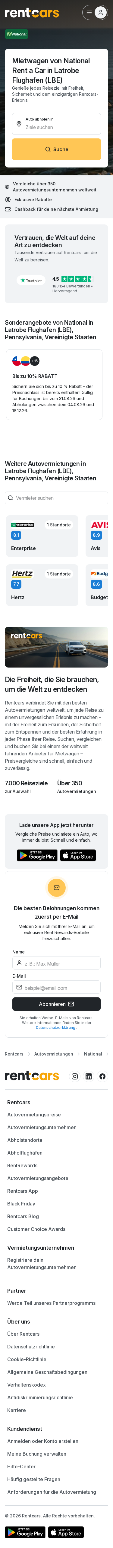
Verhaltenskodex (26, 1385)
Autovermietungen (76, 791)
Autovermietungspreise (34, 1115)
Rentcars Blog (23, 1216)
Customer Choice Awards (36, 1229)
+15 (35, 361)
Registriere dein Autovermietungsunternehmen (42, 1263)
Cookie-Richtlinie (26, 1359)
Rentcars (14, 1053)
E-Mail (19, 976)
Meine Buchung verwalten (36, 1454)
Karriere (16, 1410)
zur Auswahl (18, 791)
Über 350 (69, 783)
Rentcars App (22, 1191)
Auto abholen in (39, 119)
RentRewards (22, 1165)
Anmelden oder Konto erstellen (42, 1441)
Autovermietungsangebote (37, 1178)
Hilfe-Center (21, 1466)
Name (18, 951)
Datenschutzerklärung (56, 1027)
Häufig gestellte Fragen (33, 1479)
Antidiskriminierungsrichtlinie (40, 1397)
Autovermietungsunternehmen (42, 1127)
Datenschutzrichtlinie (31, 1347)
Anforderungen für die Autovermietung (51, 1492)
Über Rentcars (23, 1334)
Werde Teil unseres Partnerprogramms (51, 1303)
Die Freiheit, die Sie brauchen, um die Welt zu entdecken (52, 684)
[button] (31, 280)
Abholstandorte (24, 1140)
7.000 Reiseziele (26, 783)
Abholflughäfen (24, 1153)
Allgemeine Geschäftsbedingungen (47, 1372)
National (93, 1053)
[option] (56, 1102)
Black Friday (21, 1204)
